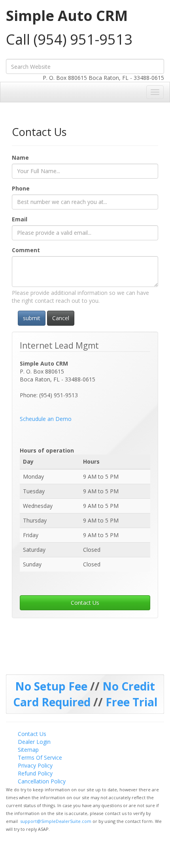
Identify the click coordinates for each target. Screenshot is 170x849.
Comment (26, 250)
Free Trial (131, 701)
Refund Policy (35, 773)
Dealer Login (34, 741)
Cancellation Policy (42, 781)
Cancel (60, 318)
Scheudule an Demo (46, 419)
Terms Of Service (40, 757)
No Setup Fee (52, 686)
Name (20, 157)
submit (31, 318)
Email (19, 219)
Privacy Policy (35, 765)
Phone (21, 188)
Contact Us (85, 602)
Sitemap (28, 749)
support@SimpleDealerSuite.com (56, 821)
